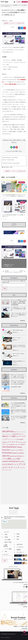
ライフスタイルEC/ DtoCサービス (20, 582)
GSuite (21, 453)
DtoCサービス (13, 464)
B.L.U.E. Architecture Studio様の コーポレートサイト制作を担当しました (18, 417)
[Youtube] (17, 147)
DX (19, 442)
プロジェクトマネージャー (7, 434)
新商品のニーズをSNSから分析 (20, 626)
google (21, 439)
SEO (17, 436)
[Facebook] (14, 147)
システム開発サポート (22, 604)
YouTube (19, 456)
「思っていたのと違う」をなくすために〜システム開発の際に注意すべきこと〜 (18, 314)
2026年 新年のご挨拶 (16, 387)
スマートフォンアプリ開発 (13, 439)
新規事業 (14, 453)
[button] (14, 2)
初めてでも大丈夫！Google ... (19, 353)
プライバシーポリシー (6, 637)
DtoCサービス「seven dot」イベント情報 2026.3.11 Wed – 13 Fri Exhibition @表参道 (18, 382)
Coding (16, 450)
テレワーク (5, 444)
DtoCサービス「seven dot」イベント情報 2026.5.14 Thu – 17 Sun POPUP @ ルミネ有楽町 (18, 376)
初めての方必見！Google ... (18, 330)
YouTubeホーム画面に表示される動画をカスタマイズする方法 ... (19, 347)
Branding (21, 461)
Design (19, 447)
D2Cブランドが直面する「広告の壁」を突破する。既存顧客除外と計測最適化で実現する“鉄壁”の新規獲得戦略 (18, 302)
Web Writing (12, 456)
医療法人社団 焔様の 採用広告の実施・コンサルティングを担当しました (18, 411)
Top (1, 5)
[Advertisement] (14, 487)
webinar (22, 444)
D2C (3, 464)
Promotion (7, 452)
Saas (21, 442)
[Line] (11, 147)
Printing (20, 450)
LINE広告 (24, 442)
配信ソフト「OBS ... (17, 337)
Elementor (12, 447)
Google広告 (15, 434)
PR (23, 23)
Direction (20, 23)
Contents (12, 450)
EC (6, 464)
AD (18, 453)
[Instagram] (24, 586)
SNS (4, 456)
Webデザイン (21, 434)
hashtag (16, 444)
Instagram (11, 444)
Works (4, 5)
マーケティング (13, 23)
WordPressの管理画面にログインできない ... (19, 362)
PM (24, 431)
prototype (13, 458)
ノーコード (12, 442)
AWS (4, 447)
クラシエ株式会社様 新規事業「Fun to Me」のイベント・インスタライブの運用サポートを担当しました (14, 195)
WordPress (8, 431)
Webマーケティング (18, 431)
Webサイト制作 (9, 436)
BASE (19, 444)
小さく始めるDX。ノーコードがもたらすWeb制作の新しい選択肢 (18, 308)
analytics (4, 442)
